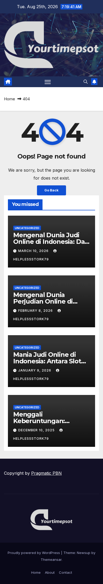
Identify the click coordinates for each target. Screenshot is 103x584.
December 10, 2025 (37, 430)
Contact (65, 572)
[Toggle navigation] (48, 82)
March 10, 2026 (34, 251)
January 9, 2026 (35, 370)
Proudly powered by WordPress (34, 553)
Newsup (83, 553)
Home (9, 98)
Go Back (51, 190)
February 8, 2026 (36, 311)
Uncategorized (27, 228)
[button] (85, 81)
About (50, 572)
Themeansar (51, 559)
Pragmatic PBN (46, 473)
